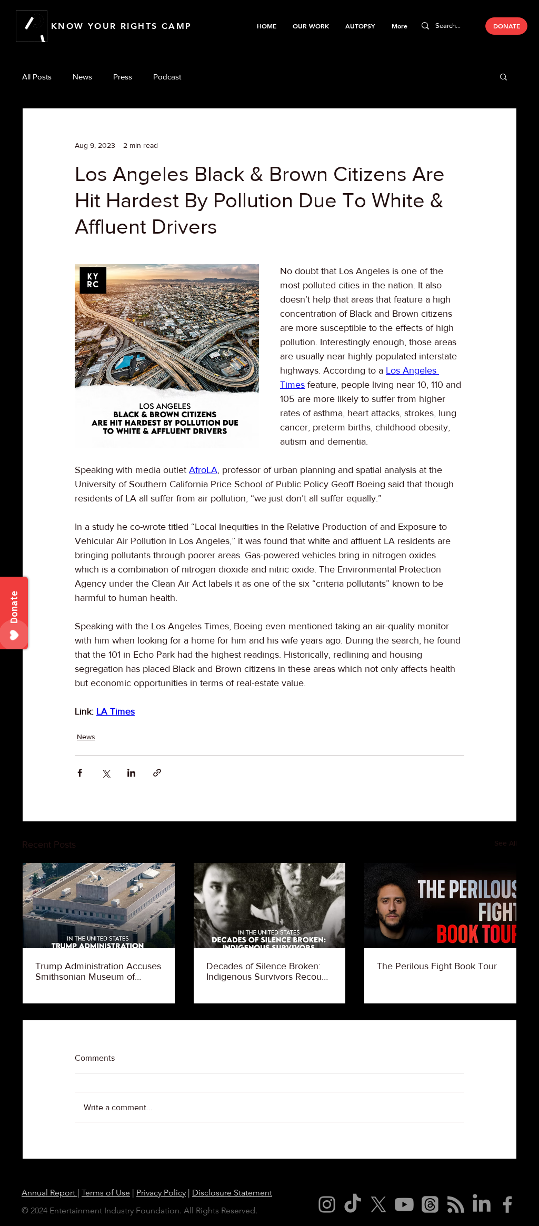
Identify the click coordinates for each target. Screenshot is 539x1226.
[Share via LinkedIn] (131, 773)
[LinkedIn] (482, 1204)
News (82, 76)
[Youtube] (404, 1204)
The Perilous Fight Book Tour (437, 966)
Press (122, 76)
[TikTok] (353, 1204)
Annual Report (49, 1193)
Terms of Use (106, 1193)
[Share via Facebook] (80, 773)
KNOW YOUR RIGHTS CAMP (121, 26)
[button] (310, 26)
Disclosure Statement (232, 1193)
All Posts (37, 76)
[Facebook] (507, 1204)
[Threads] (430, 1204)
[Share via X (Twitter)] (106, 773)
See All (505, 843)
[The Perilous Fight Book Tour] (440, 905)
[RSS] (456, 1204)
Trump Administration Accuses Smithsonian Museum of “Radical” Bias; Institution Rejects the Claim (98, 971)
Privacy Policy (161, 1193)
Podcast (167, 76)
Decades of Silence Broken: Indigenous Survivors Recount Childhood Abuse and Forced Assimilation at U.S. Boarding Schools (268, 971)
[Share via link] (157, 773)
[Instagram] (327, 1204)
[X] (378, 1204)
